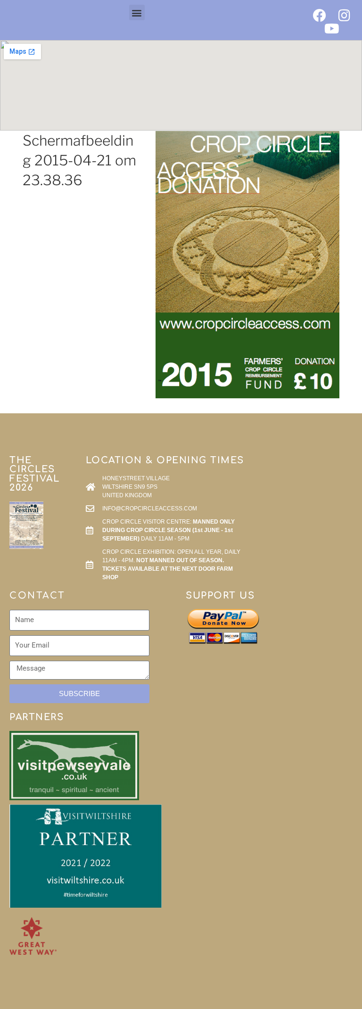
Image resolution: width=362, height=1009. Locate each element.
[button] (137, 12)
